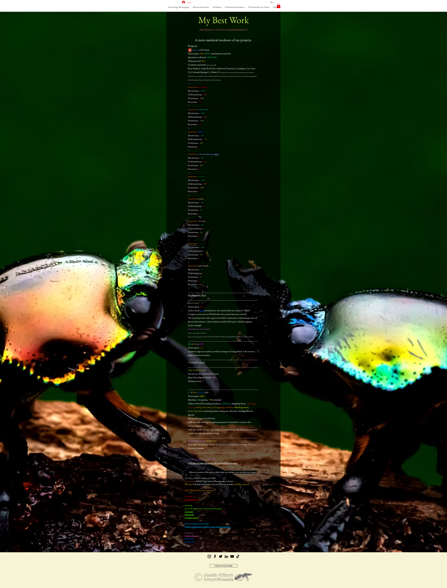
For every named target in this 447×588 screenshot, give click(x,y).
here (202, 310)
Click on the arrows (206, 29)
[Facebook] (215, 556)
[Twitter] (220, 556)
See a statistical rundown (235, 29)
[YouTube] (232, 556)
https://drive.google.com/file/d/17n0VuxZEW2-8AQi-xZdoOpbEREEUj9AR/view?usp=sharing (220, 337)
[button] (272, 2)
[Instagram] (209, 556)
